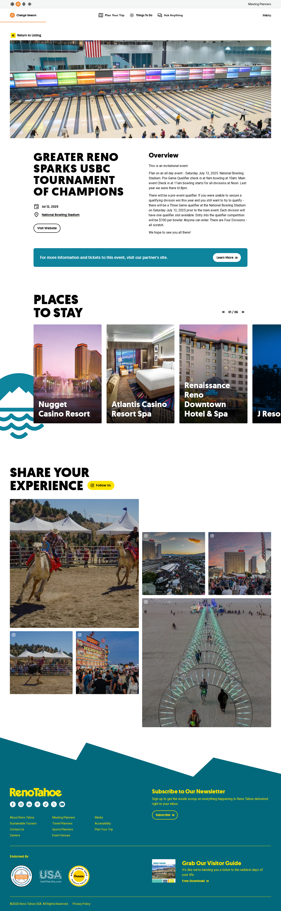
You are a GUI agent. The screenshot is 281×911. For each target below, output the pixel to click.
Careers (15, 835)
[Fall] (23, 4)
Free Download (193, 881)
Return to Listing (29, 35)
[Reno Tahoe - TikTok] (46, 804)
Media (99, 817)
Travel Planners (62, 823)
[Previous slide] (223, 312)
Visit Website (47, 228)
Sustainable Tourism (23, 823)
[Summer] (18, 4)
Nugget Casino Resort (64, 409)
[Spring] (12, 4)
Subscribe (163, 815)
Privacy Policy (81, 903)
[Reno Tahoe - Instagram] (21, 804)
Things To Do (144, 15)
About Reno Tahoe (22, 817)
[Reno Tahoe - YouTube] (62, 804)
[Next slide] (242, 312)
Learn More (225, 257)
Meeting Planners (259, 4)
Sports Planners (62, 829)
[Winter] (29, 4)
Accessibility (103, 823)
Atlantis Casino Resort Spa (139, 409)
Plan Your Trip (104, 829)
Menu (267, 15)
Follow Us (103, 485)
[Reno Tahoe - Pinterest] (37, 804)
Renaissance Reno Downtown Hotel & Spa (207, 399)
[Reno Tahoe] (69, 792)
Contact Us (17, 829)
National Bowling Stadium (61, 215)
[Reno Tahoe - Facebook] (13, 804)
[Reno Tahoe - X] (54, 804)
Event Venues (61, 835)
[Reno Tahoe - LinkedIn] (29, 804)
